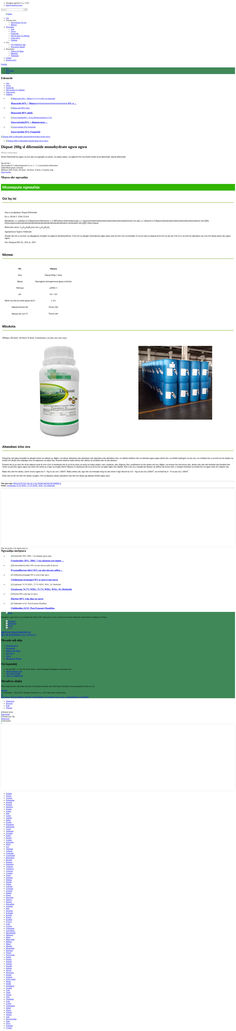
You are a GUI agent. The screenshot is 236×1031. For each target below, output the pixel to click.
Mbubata (14, 53)
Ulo (7, 18)
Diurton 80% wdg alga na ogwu (27, 598)
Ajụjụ (8, 656)
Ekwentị (9, 703)
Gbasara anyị (12, 645)
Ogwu (13, 31)
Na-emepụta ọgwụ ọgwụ (54, 697)
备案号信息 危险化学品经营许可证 (16, 632)
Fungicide (15, 34)
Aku (12, 29)
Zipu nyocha (6, 172)
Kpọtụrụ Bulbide (17, 697)
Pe (2, 695)
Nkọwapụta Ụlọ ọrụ (18, 22)
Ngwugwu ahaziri (18, 47)
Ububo (8, 58)
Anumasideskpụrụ (72, 697)
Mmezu (14, 25)
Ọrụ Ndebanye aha (18, 45)
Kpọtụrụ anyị (11, 60)
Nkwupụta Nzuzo (14, 658)
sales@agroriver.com (14, 5)
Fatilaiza (14, 40)
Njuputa (4, 690)
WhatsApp (10, 701)
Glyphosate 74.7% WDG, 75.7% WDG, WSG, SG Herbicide (31, 486)
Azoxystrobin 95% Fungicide (25, 132)
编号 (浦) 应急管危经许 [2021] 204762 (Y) (18, 635)
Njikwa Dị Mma (17, 51)
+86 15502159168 (13, 674)
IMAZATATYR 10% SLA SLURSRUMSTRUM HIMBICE (37, 483)
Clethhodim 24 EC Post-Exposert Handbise (33, 608)
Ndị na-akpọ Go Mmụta (20, 36)
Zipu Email (5, 714)
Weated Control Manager (34, 697)
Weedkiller (84, 697)
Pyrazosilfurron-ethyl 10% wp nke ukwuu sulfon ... (37, 570)
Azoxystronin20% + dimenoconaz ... (29, 122)
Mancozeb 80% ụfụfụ (22, 112)
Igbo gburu (5, 697)
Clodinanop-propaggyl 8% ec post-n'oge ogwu (34, 579)
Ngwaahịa (10, 27)
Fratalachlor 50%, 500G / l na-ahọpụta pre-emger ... (37, 560)
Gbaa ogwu (15, 38)
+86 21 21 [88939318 (14, 676)
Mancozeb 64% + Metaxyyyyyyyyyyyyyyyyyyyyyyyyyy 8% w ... (43, 103)
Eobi (8, 706)
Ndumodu (15, 56)
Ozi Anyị (10, 653)
